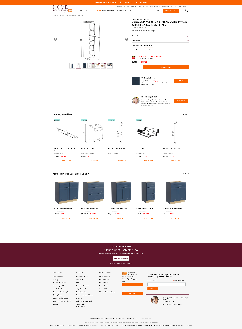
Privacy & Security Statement (57, 325)
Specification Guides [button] (60, 283)
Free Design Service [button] (171, 11)
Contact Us (79, 280)
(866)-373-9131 (127, 263)
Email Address (165, 281)
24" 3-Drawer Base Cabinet (89, 208)
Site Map (180, 325)
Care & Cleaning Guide (60, 298)
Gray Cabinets (104, 280)
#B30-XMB (114, 211)
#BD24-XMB (88, 211)
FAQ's (78, 283)
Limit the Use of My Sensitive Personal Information (135, 325)
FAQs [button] (157, 11)
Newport (80, 15)
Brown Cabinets (104, 286)
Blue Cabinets (104, 283)
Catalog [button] (145, 6)
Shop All (86, 174)
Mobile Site (189, 325)
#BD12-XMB (142, 211)
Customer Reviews (82, 286)
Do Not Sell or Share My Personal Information (163, 325)
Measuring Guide (59, 286)
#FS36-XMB (169, 153)
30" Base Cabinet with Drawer (117, 208)
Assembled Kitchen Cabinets (67, 15)
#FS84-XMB (115, 153)
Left (137, 49)
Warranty (79, 298)
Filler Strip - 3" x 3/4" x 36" (171, 149)
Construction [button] (121, 11)
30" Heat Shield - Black (88, 149)
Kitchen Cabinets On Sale (107, 292)
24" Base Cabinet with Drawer (172, 208)
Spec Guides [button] (154, 6)
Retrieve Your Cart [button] (123, 6)
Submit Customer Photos (84, 295)
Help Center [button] (166, 6)
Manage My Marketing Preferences (88, 325)
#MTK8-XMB (60, 153)
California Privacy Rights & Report (109, 325)
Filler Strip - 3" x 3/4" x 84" (116, 149)
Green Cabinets (104, 289)
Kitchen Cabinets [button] (86, 11)
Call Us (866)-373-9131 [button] (181, 6)
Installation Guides (59, 289)
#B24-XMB (169, 211)
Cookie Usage (71, 325)
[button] (186, 10)
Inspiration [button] (146, 11)
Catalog (55, 280)
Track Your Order (82, 277)
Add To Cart (166, 67)
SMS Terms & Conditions (81, 306)
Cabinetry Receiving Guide (62, 292)
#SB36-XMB (60, 211)
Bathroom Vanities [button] (105, 11)
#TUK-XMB (142, 153)
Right (148, 49)
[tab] (160, 36)
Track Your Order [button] (136, 6)
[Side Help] (153, 45)
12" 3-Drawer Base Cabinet (144, 208)
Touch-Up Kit (140, 149)
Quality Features (58, 295)
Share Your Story (81, 292)
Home (55, 15)
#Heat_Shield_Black (90, 153)
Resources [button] (133, 11)
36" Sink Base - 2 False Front (63, 208)
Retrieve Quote (58, 277)
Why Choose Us (81, 289)
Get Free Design (180, 100)
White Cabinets (104, 277)
